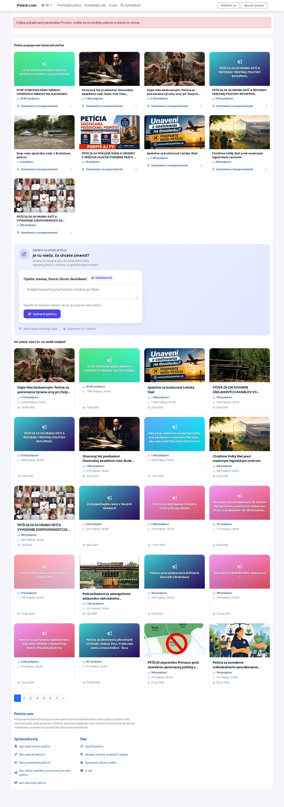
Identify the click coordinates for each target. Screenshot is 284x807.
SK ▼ (49, 5)
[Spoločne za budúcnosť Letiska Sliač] (174, 142)
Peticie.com (27, 5)
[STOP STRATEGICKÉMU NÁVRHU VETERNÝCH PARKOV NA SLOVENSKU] (44, 81)
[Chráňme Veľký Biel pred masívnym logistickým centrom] (239, 144)
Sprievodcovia (26, 739)
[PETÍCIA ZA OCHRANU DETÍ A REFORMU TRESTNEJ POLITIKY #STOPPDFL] (239, 81)
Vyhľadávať (133, 5)
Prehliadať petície (69, 5)
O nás (113, 5)
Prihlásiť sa (228, 5)
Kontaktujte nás (95, 5)
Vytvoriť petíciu (44, 314)
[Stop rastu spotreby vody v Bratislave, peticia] (44, 144)
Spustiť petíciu (254, 5)
